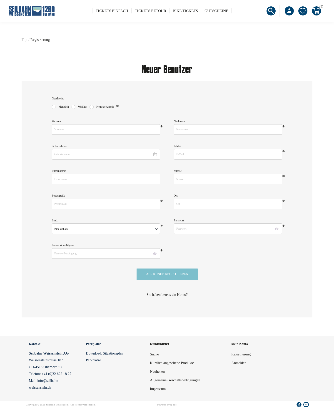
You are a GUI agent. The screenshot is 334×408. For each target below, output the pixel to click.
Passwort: (179, 220)
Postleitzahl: (58, 195)
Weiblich (82, 106)
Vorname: (57, 121)
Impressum (158, 389)
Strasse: (178, 170)
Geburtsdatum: (60, 146)
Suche (154, 354)
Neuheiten (157, 371)
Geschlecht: (58, 98)
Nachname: (180, 121)
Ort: (176, 195)
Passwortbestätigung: (63, 245)
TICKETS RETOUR (150, 11)
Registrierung (241, 354)
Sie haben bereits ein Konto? (167, 294)
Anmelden (238, 363)
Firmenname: (59, 170)
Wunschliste (302, 10)
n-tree (173, 404)
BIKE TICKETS (185, 11)
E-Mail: (178, 146)
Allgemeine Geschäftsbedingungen (175, 380)
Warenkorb (320, 7)
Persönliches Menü (289, 10)
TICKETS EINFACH (112, 11)
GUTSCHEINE (216, 11)
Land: (55, 220)
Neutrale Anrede (105, 106)
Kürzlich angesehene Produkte (172, 363)
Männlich (64, 106)
